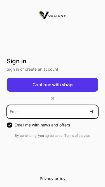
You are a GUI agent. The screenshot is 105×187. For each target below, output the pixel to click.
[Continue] (91, 112)
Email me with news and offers (42, 125)
